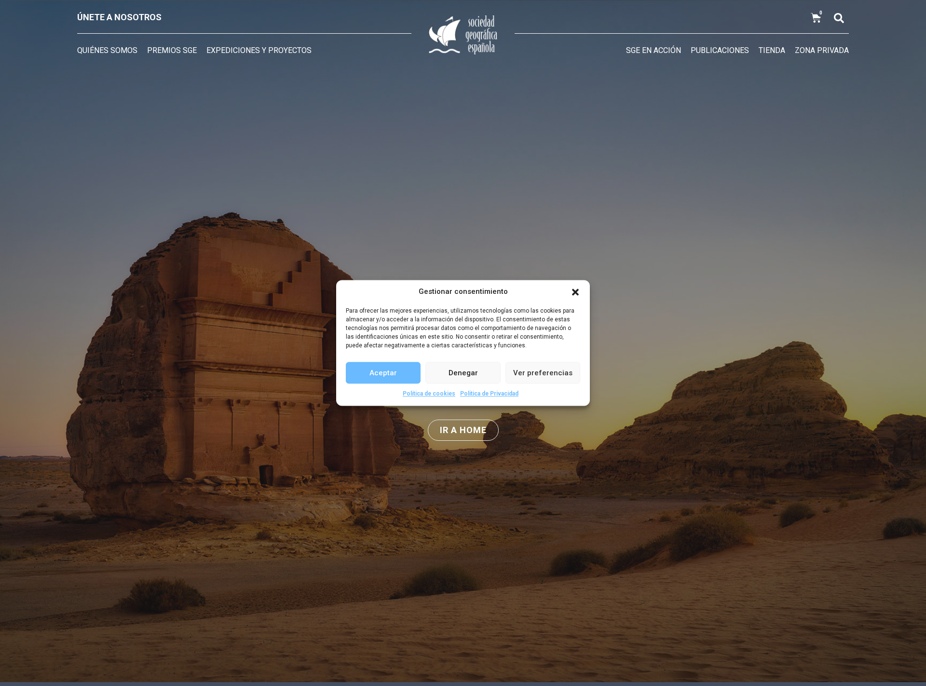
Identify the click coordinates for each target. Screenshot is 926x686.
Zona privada (822, 50)
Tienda (772, 50)
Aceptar (383, 373)
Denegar (463, 373)
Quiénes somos (107, 50)
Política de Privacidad (489, 393)
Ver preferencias (542, 373)
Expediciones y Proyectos (259, 50)
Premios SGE (172, 50)
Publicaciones (720, 50)
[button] (575, 292)
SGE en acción (653, 50)
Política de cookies (429, 393)
